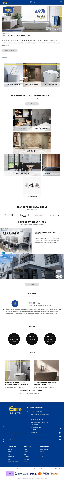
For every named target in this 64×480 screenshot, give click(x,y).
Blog (9, 459)
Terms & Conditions (39, 468)
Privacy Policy (58, 468)
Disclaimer (19, 468)
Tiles (25, 454)
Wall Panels (26, 456)
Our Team (10, 451)
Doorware (26, 459)
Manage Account (44, 449)
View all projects (32, 284)
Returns (41, 456)
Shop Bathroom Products (7, 48)
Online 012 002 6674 (14, 435)
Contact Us (11, 456)
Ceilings (26, 461)
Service (4, 468)
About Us (10, 449)
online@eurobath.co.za (17, 439)
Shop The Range (32, 104)
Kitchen (25, 449)
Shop (9, 454)
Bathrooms (26, 451)
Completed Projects (13, 461)
